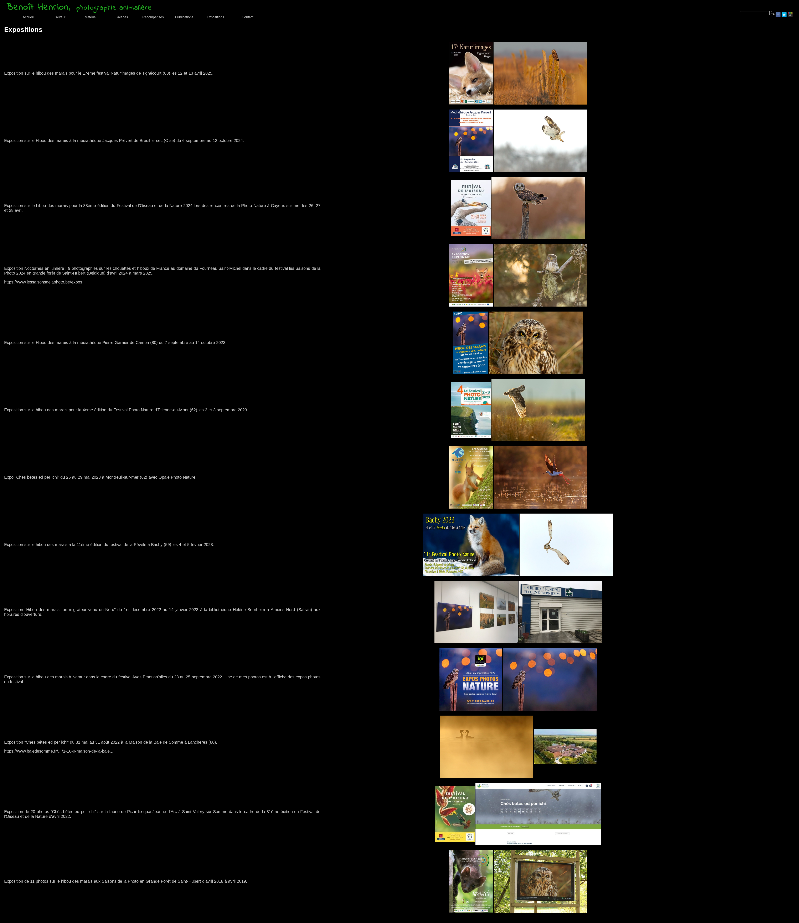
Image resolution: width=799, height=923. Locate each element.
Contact (247, 17)
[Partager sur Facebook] (778, 14)
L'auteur (59, 17)
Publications (184, 17)
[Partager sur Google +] (790, 14)
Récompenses (153, 17)
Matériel (91, 17)
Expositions (215, 17)
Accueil (28, 17)
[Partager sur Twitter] (784, 14)
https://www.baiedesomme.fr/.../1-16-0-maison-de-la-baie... (58, 751)
